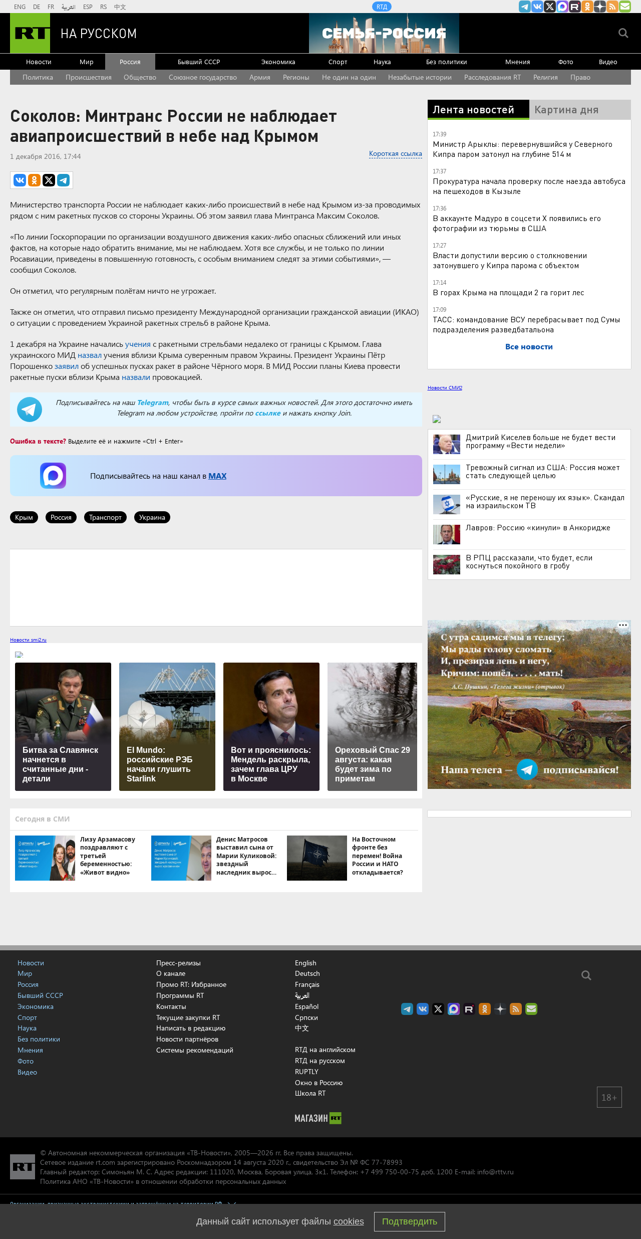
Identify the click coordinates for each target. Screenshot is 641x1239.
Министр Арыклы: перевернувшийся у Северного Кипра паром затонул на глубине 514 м (522, 148)
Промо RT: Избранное (191, 984)
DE (36, 7)
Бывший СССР (199, 61)
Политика (38, 77)
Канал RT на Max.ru (562, 7)
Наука (382, 61)
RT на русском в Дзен (600, 7)
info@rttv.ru (495, 1171)
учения (138, 343)
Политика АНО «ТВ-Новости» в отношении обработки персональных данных (163, 1181)
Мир (87, 61)
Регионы (296, 77)
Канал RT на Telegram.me (525, 7)
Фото (565, 61)
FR (51, 7)
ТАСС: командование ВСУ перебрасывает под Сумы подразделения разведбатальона (526, 324)
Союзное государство (203, 77)
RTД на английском (325, 1049)
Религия (545, 77)
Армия (259, 77)
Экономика (278, 61)
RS (103, 7)
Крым (24, 517)
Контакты (171, 1006)
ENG (20, 7)
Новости (39, 61)
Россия (130, 61)
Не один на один (349, 77)
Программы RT (180, 995)
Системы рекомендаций (194, 1050)
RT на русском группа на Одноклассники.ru (587, 7)
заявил (67, 365)
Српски (306, 1017)
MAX (217, 475)
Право (580, 77)
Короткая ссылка (395, 153)
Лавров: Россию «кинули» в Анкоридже (538, 527)
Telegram (152, 402)
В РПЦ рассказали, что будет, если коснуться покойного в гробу (529, 561)
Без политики (446, 61)
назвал (90, 354)
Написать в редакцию (190, 1027)
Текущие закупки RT (188, 1017)
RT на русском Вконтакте (537, 7)
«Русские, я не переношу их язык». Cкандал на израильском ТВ (545, 501)
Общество (140, 77)
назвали (136, 376)
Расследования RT (492, 77)
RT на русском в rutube (575, 7)
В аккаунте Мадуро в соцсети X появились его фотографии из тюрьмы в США (517, 223)
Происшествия (89, 77)
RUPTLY (306, 1071)
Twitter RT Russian (550, 7)
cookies (349, 1221)
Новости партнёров (187, 1039)
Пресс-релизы (178, 962)
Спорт (338, 61)
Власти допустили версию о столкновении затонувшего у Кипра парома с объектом (510, 260)
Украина (152, 517)
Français (307, 984)
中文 (120, 7)
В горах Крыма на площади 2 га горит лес (508, 292)
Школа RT (310, 1093)
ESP (88, 7)
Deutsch (307, 973)
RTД (382, 7)
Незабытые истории (420, 77)
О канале (170, 973)
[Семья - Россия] (384, 33)
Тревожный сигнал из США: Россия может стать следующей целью (543, 471)
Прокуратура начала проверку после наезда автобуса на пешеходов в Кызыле (529, 185)
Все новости (529, 346)
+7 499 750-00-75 (389, 1171)
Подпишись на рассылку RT (625, 7)
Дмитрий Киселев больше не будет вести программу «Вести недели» (540, 441)
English (305, 962)
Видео (608, 61)
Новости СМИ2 (445, 387)
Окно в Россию (319, 1082)
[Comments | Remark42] (216, 587)
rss (612, 7)
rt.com (105, 1162)
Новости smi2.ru (28, 639)
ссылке (267, 413)
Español (306, 1006)
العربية (69, 7)
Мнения (517, 61)
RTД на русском (320, 1060)
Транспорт (105, 517)
